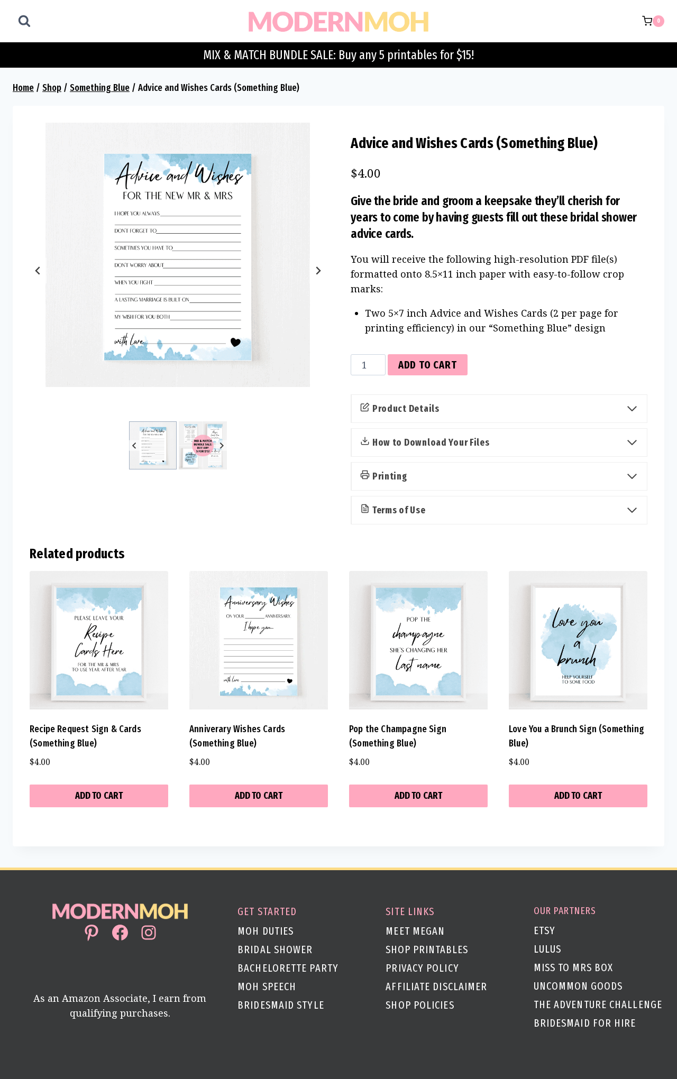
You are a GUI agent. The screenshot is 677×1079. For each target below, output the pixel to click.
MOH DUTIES (265, 931)
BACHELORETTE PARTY (287, 968)
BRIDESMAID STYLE (280, 1005)
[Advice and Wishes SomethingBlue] (178, 255)
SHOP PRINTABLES (427, 949)
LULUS (548, 949)
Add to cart (427, 364)
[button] (153, 445)
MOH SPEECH (266, 986)
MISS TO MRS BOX (573, 967)
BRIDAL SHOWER (275, 949)
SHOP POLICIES (420, 1005)
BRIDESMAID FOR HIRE (585, 1023)
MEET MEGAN (415, 931)
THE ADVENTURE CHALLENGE (598, 1004)
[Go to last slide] (38, 270)
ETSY (544, 930)
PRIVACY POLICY (422, 968)
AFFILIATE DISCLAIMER (436, 986)
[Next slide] (317, 270)
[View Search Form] (24, 21)
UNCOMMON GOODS (578, 986)
